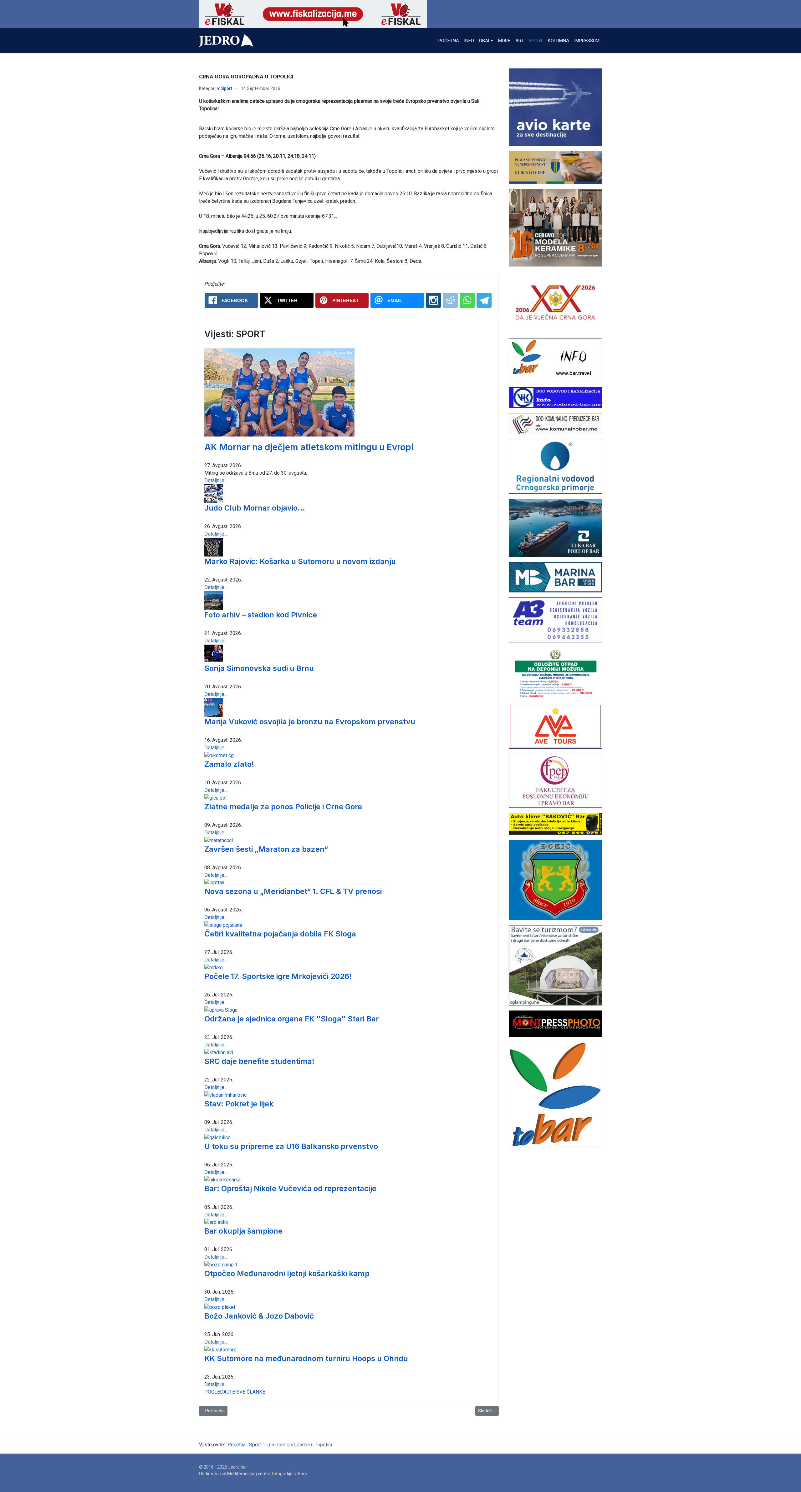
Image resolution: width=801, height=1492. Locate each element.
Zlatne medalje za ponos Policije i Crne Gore (283, 806)
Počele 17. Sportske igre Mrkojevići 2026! (278, 976)
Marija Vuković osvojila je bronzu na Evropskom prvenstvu (309, 721)
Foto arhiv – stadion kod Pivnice (260, 614)
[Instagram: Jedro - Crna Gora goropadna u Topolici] (433, 300)
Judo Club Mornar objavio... (254, 507)
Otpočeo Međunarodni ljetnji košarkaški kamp (287, 1273)
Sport (226, 88)
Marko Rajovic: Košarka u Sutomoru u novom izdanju (300, 561)
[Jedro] (226, 40)
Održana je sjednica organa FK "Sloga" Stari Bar (291, 1018)
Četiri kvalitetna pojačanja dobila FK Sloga (280, 933)
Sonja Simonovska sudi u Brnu (259, 668)
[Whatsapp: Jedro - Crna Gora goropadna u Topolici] (467, 300)
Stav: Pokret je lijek (238, 1103)
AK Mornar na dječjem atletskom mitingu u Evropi (309, 447)
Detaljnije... (215, 480)
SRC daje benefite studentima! (259, 1061)
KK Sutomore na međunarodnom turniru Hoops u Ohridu (306, 1358)
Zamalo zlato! (229, 764)
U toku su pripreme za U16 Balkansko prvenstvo (291, 1146)
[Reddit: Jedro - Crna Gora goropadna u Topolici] (450, 300)
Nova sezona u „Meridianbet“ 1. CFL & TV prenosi (293, 891)
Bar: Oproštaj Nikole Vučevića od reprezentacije (290, 1188)
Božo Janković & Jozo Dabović (259, 1315)
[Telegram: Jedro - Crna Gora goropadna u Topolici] (484, 300)
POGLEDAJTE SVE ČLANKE (234, 1392)
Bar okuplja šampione (243, 1230)
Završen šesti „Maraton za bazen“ (266, 849)
